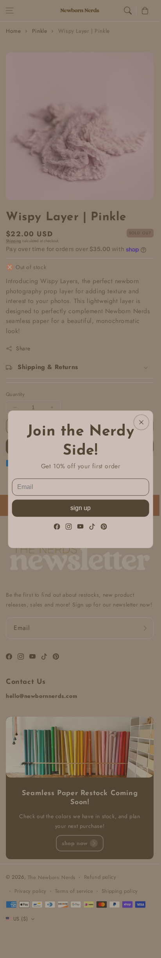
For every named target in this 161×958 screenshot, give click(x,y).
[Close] (141, 422)
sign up (80, 507)
